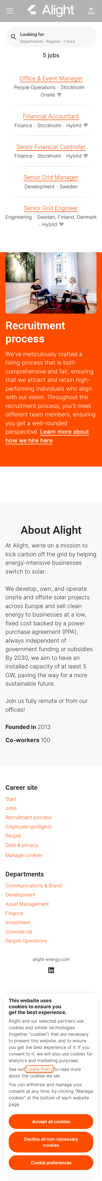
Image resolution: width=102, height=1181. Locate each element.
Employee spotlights (28, 827)
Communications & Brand (33, 885)
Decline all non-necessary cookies (51, 1142)
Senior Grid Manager (51, 177)
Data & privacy (21, 845)
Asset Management (27, 904)
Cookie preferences (51, 1162)
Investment (17, 922)
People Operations (26, 941)
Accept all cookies (51, 1121)
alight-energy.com (51, 959)
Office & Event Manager (51, 78)
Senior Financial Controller (51, 146)
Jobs (11, 808)
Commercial (18, 932)
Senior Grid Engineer (51, 208)
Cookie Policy (39, 1069)
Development (20, 895)
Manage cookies (23, 855)
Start (10, 799)
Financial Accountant (51, 116)
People (13, 836)
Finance (14, 913)
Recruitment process (28, 817)
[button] (91, 11)
